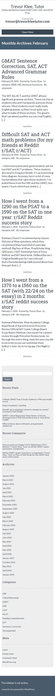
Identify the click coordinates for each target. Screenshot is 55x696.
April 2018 (7, 554)
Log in (5, 649)
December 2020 (10, 504)
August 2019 (8, 529)
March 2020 (8, 521)
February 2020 (9, 525)
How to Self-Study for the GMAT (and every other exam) (26, 456)
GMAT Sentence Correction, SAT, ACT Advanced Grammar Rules (24, 68)
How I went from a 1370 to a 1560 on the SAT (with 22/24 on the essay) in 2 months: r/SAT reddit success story (27, 293)
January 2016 (8, 574)
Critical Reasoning (10, 598)
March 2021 (8, 496)
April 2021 (7, 492)
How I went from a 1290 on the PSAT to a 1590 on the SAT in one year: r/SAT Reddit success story (27, 212)
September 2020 (10, 509)
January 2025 (8, 476)
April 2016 (7, 570)
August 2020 (8, 513)
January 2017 (8, 558)
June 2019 (7, 537)
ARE (4, 593)
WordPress (29, 689)
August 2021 (8, 484)
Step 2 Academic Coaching (14, 405)
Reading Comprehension (13, 618)
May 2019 (7, 541)
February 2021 (9, 500)
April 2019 (7, 546)
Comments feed (10, 658)
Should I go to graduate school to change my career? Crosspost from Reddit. (26, 410)
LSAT (5, 610)
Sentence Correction (32, 84)
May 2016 (7, 566)
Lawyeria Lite (8, 689)
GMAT (14, 84)
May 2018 (7, 550)
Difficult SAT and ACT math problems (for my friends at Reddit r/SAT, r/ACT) (27, 142)
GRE (4, 606)
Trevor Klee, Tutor (27, 6)
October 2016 (9, 562)
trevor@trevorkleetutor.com (27, 21)
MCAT (5, 614)
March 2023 (8, 480)
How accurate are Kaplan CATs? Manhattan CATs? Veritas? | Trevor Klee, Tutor (25, 446)
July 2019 (7, 533)
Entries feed (8, 654)
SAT (19, 84)
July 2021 (7, 488)
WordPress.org (9, 662)
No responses (23, 158)
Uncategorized (9, 630)
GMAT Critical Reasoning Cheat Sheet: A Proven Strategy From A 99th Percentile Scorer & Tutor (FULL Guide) (26, 417)
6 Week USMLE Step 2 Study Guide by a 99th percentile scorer (27, 400)
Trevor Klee (36, 81)
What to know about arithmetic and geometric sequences (23, 425)
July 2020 (7, 517)
